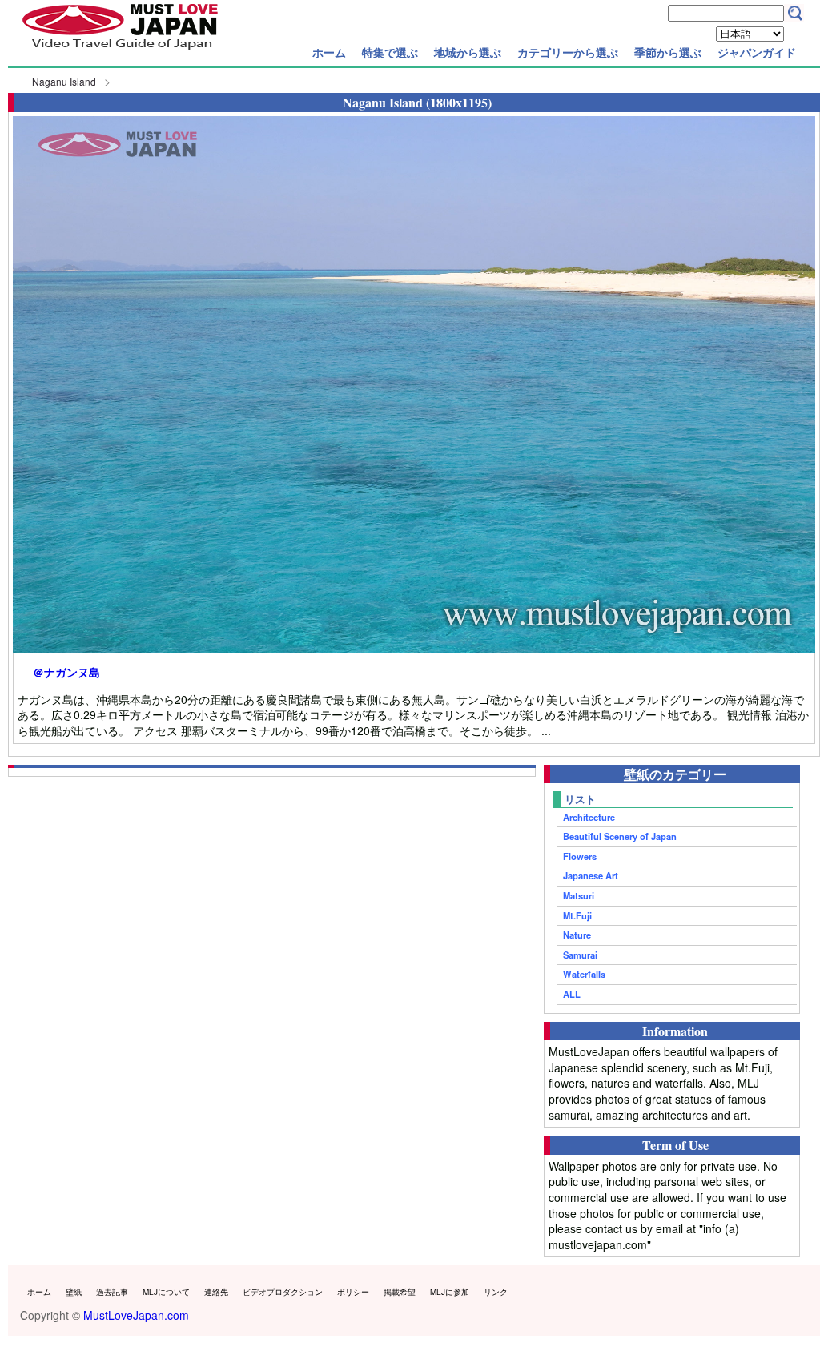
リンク (496, 1291)
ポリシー (353, 1291)
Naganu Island (64, 81)
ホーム (329, 52)
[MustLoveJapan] (120, 51)
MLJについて (166, 1291)
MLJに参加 (449, 1291)
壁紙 (74, 1291)
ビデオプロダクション (283, 1291)
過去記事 (112, 1291)
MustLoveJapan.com (136, 1315)
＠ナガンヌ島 (66, 672)
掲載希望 (400, 1291)
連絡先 (216, 1291)
